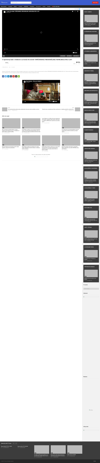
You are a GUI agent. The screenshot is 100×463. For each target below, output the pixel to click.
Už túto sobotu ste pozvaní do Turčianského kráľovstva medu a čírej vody (91, 220)
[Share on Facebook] (3, 76)
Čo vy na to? (38, 6)
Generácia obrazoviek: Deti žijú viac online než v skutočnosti (90, 161)
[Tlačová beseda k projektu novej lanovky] (91, 58)
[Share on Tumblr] (11, 76)
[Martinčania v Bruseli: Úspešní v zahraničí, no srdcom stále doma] (91, 77)
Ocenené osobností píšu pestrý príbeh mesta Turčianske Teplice (90, 122)
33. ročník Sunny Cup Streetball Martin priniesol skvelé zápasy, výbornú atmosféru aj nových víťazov (70, 130)
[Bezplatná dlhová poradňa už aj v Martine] (91, 273)
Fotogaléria (32, 6)
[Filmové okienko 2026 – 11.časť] (91, 136)
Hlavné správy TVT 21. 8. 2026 (6, 446)
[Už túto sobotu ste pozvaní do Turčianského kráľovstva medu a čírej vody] (91, 214)
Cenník (44, 6)
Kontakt (48, 6)
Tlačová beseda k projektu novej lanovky (90, 63)
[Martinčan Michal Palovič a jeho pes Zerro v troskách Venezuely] (91, 234)
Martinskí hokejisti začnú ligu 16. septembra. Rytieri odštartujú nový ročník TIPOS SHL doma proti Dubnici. (70, 147)
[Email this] (19, 76)
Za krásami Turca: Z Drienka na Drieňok (89, 259)
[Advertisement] (91, 387)
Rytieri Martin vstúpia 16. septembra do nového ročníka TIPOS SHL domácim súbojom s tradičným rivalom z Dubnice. (31, 147)
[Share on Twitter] (6, 76)
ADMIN (94, 461)
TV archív (20, 6)
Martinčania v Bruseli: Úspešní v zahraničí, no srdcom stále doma (90, 83)
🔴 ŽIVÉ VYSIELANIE (55, 6)
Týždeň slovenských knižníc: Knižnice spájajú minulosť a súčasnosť (89, 200)
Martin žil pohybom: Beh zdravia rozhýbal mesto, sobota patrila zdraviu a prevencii (90, 24)
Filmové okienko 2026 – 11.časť (90, 141)
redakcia (6, 62)
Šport (9, 67)
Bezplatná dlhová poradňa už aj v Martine (90, 279)
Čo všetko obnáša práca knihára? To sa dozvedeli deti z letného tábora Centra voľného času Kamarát (41, 455)
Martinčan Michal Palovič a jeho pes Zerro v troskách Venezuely (90, 239)
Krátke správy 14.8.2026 (71, 454)
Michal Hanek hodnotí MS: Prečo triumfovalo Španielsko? (90, 44)
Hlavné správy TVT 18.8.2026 (23, 446)
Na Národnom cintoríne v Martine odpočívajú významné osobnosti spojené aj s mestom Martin (90, 180)
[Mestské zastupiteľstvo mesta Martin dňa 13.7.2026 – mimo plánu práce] (91, 97)
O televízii (10, 6)
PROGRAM (26, 6)
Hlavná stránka (3, 6)
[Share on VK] (16, 76)
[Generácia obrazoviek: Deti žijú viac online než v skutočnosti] (91, 155)
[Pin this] (13, 76)
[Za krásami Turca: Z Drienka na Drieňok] (91, 254)
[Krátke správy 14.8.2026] (74, 449)
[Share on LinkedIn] (8, 76)
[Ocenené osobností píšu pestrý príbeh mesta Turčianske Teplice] (91, 117)
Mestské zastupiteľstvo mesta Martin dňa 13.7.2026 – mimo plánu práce (91, 103)
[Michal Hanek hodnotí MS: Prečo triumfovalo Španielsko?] (91, 38)
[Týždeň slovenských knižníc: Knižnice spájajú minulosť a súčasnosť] (91, 194)
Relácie (15, 6)
